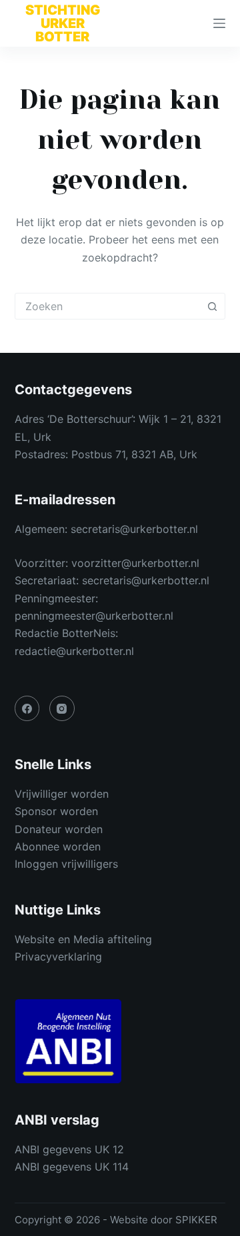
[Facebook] (27, 708)
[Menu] (219, 23)
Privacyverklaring (58, 956)
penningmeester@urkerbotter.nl (94, 615)
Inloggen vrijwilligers (66, 863)
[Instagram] (62, 708)
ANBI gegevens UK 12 (69, 1149)
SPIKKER (196, 1219)
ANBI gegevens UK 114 (72, 1166)
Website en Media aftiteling (83, 939)
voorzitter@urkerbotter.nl (135, 563)
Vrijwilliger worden (62, 793)
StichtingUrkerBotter (62, 23)
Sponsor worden (56, 811)
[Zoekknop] (212, 306)
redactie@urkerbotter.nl (74, 651)
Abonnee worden (58, 846)
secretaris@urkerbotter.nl (134, 529)
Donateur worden (59, 829)
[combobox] (107, 306)
